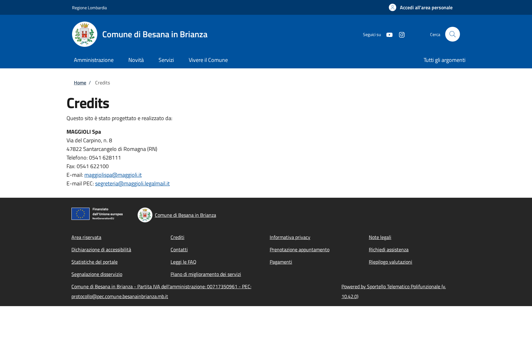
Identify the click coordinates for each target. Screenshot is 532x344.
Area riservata (86, 237)
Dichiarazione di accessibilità (101, 249)
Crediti (177, 237)
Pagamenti (281, 261)
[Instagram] (399, 34)
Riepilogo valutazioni (390, 261)
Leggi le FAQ (183, 261)
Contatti (179, 249)
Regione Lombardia (89, 7)
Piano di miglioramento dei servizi (206, 274)
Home (80, 82)
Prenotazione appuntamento (299, 249)
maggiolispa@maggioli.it (113, 175)
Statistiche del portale (94, 261)
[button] (420, 7)
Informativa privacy (290, 237)
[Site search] (452, 34)
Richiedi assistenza (389, 249)
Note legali (380, 237)
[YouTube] (387, 34)
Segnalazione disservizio (96, 274)
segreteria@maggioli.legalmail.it (132, 183)
